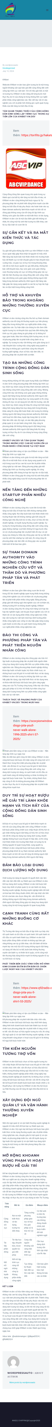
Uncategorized (9, 68)
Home (19, 14)
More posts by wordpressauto (22, 1382)
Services (42, 14)
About (30, 14)
